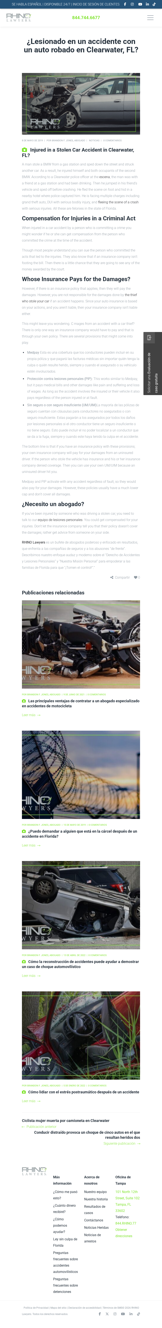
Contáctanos (93, 1220)
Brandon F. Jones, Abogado (68, 140)
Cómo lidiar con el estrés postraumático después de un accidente (83, 1092)
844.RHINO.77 (125, 1223)
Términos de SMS (112, 1307)
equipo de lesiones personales (60, 520)
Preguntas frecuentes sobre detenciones (65, 1285)
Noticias (94, 140)
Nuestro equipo (95, 1192)
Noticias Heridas (96, 1228)
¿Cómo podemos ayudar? (60, 1225)
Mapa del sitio (58, 1307)
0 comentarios (112, 140)
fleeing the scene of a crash (118, 202)
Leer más (28, 715)
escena (104, 177)
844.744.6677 (86, 17)
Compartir (122, 577)
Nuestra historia (96, 1199)
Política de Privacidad (36, 1307)
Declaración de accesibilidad (84, 1307)
